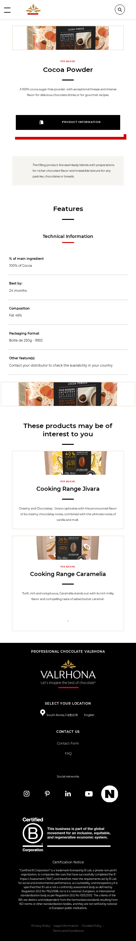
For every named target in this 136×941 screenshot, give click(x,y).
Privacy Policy (40, 925)
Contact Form (68, 743)
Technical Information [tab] (68, 236)
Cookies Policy (92, 925)
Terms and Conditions (68, 930)
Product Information (81, 122)
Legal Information (66, 925)
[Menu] (7, 10)
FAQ (68, 754)
